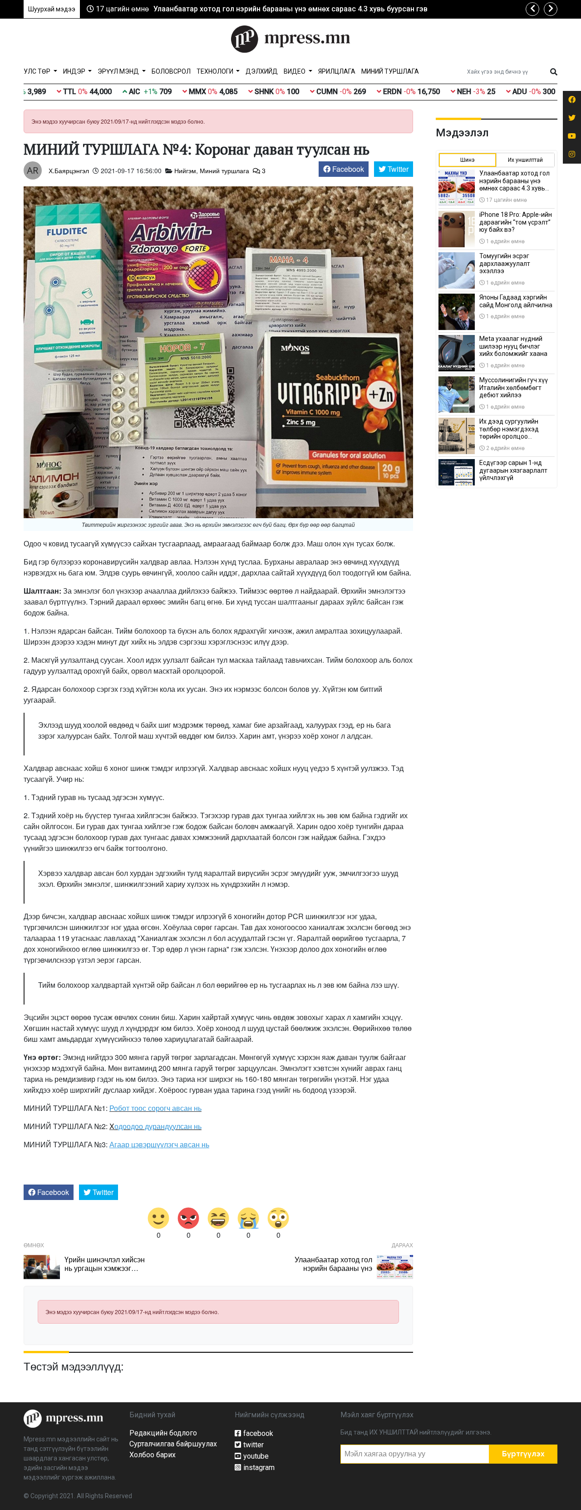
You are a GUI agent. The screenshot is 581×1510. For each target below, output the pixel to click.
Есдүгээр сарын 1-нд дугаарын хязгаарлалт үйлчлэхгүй (513, 470)
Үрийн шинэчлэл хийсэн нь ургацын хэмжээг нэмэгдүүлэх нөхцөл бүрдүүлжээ (104, 1272)
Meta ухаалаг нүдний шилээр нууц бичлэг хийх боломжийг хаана (513, 346)
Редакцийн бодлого (163, 1433)
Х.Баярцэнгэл (69, 170)
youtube (256, 1456)
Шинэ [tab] (467, 160)
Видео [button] (295, 71)
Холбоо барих (152, 1454)
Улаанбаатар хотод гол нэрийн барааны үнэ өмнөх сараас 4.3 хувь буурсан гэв (290, 9)
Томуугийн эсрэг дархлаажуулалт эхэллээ (504, 263)
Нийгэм (185, 170)
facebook (258, 1433)
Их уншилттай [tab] (525, 160)
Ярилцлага (336, 71)
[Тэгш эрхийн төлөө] (63, 1418)
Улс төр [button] (38, 71)
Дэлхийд (262, 71)
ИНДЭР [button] (75, 71)
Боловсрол (171, 71)
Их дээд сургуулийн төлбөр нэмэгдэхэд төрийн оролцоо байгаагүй (509, 433)
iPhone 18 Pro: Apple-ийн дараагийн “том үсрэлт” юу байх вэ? (515, 222)
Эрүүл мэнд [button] (119, 71)
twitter (253, 1444)
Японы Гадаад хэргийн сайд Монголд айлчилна (515, 301)
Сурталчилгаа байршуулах (173, 1444)
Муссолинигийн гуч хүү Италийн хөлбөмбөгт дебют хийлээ (513, 387)
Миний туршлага (390, 71)
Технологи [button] (216, 71)
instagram (259, 1467)
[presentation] (532, 9)
